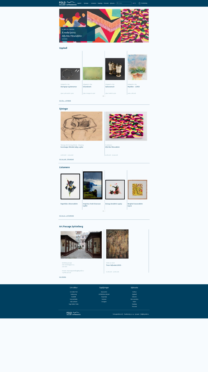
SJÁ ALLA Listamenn (66, 216)
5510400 (137, 314)
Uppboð (79, 3)
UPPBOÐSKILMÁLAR (104, 294)
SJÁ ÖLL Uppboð (65, 101)
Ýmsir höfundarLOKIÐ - (114, 265)
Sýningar (86, 3)
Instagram (104, 301)
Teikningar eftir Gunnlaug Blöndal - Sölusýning (72, 145)
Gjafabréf (134, 294)
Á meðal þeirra (108, 145)
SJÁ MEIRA (64, 39)
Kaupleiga (100, 3)
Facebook (104, 299)
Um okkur (74, 287)
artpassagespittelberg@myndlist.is (75, 270)
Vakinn (134, 301)
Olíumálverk (87, 87)
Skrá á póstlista (134, 299)
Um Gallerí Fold (73, 292)
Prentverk (106, 3)
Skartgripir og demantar (69, 87)
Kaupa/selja (104, 297)
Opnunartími (104, 292)
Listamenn (93, 3)
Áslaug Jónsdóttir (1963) (113, 204)
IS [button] (134, 3)
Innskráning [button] (144, 3)
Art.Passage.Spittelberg (71, 226)
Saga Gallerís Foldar (73, 304)
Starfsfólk (73, 297)
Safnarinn (134, 297)
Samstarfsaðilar (73, 299)
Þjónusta (112, 3)
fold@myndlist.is (144, 314)
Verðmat (134, 292)
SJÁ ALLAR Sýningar (66, 159)
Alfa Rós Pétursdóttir (112, 147)
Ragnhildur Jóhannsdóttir (69, 204)
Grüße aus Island (110, 263)
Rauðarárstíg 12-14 (129, 314)
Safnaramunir (109, 87)
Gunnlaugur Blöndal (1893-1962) (72, 147)
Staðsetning (74, 294)
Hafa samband (73, 301)
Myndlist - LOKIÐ (134, 87)
